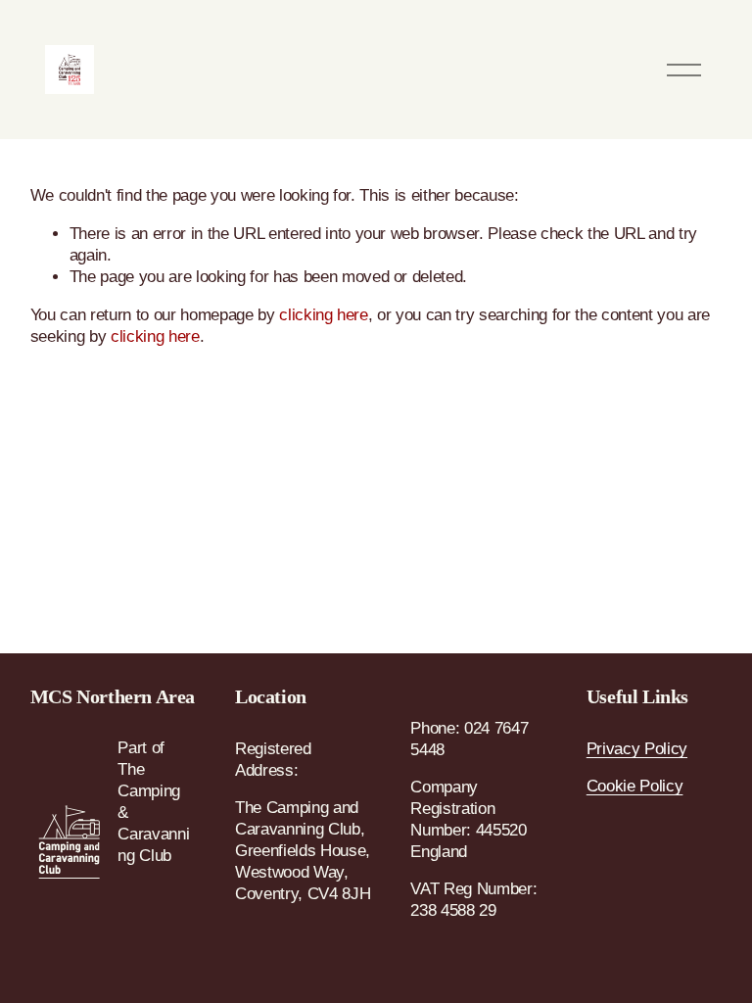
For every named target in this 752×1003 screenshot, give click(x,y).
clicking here (323, 315)
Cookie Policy (635, 786)
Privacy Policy (637, 749)
